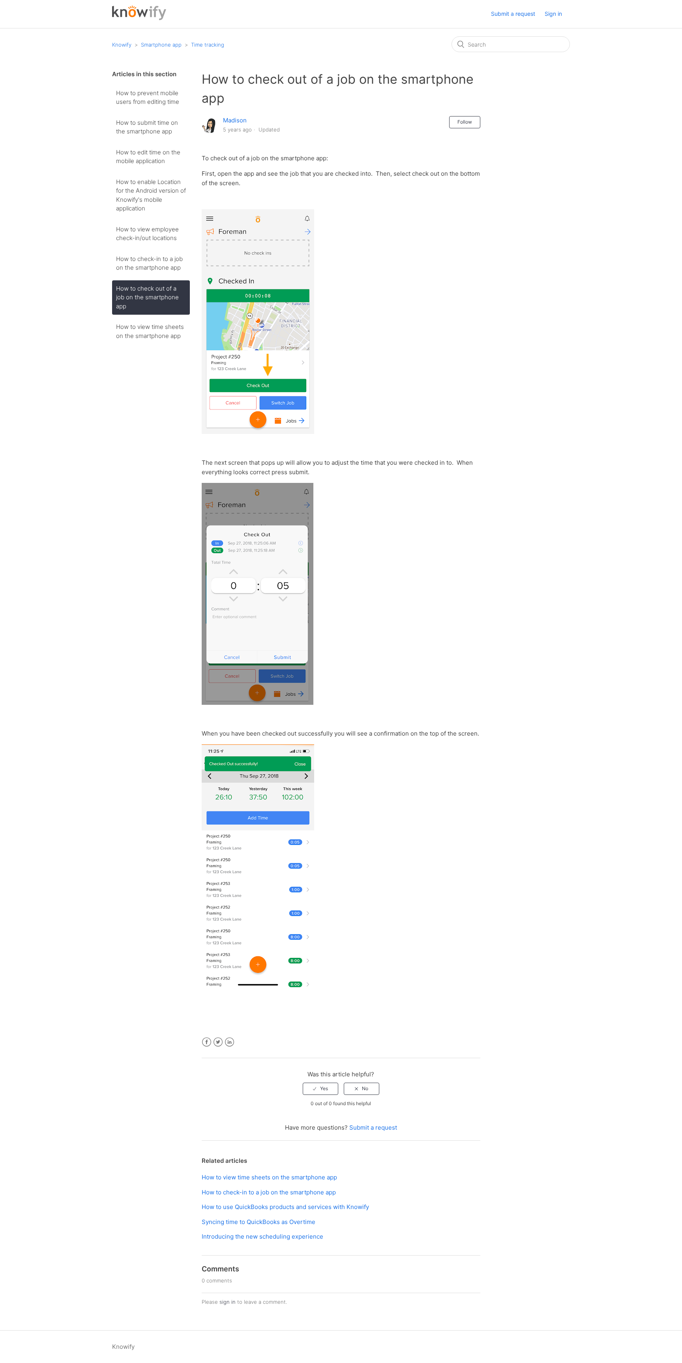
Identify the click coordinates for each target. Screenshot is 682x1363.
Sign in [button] (553, 13)
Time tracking (207, 44)
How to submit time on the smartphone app (147, 127)
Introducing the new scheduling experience (262, 1236)
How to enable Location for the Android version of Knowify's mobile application (151, 195)
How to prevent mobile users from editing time (147, 97)
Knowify (121, 44)
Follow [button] (464, 122)
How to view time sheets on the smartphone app (150, 331)
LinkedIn (229, 1042)
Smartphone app (161, 44)
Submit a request (513, 13)
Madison (235, 120)
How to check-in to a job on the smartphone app (149, 263)
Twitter (218, 1042)
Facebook (207, 1042)
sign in (227, 1302)
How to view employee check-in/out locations (147, 233)
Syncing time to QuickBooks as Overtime (258, 1222)
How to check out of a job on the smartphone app (147, 297)
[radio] (320, 1089)
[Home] (139, 18)
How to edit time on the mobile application (148, 156)
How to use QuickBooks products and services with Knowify (285, 1207)
